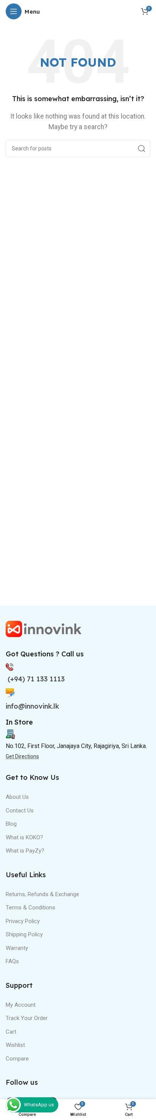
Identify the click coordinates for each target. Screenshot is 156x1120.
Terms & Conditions (30, 907)
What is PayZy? (25, 850)
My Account (21, 1004)
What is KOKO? (24, 837)
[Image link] (43, 628)
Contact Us (20, 810)
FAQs (12, 961)
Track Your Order (27, 1018)
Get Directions (22, 756)
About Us (17, 797)
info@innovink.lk (32, 706)
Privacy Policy (23, 921)
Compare (17, 1058)
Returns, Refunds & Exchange (42, 894)
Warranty (17, 948)
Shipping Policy (24, 934)
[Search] (141, 148)
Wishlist (15, 1045)
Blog (11, 823)
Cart (11, 1031)
